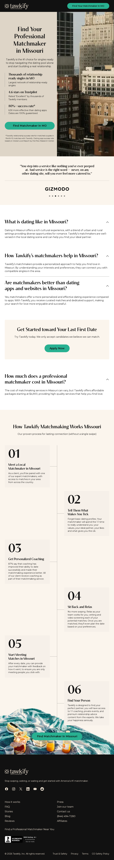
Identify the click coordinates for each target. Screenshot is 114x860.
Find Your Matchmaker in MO (88, 6)
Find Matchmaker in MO (30, 125)
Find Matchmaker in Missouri (57, 736)
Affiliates (62, 821)
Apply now (57, 348)
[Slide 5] (61, 196)
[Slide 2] (52, 196)
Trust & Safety (60, 853)
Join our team (65, 806)
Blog (7, 816)
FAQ (7, 806)
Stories (9, 811)
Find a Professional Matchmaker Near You (29, 829)
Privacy (74, 853)
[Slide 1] (49, 196)
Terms (85, 853)
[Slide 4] (58, 196)
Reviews (9, 821)
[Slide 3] (55, 196)
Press (60, 802)
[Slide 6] (64, 196)
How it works (12, 802)
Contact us (63, 811)
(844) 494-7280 (66, 816)
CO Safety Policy (100, 853)
